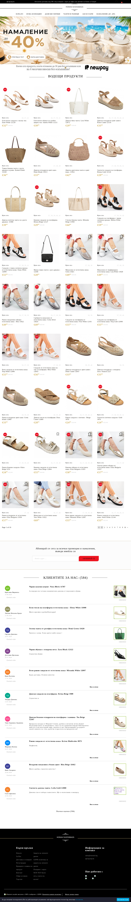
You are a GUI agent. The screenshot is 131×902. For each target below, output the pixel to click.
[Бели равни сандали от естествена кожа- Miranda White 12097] (79, 496)
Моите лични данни (72, 894)
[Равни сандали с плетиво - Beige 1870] (79, 398)
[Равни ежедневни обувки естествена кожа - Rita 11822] (15, 299)
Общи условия (21, 876)
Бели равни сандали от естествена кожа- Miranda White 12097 (79, 516)
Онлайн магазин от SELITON (110, 894)
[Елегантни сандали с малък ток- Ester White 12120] (15, 101)
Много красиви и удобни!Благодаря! (42, 612)
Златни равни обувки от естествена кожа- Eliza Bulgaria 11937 (109, 467)
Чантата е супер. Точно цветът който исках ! (45, 633)
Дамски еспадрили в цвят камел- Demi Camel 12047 (78, 370)
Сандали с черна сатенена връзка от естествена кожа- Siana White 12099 (14, 270)
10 (125, 527)
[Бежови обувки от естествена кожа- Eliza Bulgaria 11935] (79, 446)
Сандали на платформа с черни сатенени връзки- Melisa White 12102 (109, 220)
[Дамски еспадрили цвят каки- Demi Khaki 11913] (47, 149)
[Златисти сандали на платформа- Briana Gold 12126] (110, 149)
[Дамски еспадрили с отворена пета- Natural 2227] (110, 348)
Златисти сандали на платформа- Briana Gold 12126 (109, 171)
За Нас (18, 856)
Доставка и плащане (24, 860)
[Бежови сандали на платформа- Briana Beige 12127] (47, 199)
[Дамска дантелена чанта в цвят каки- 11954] (79, 149)
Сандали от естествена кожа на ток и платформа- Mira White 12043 (46, 369)
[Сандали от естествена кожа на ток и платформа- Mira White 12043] (47, 348)
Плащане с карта (39, 869)
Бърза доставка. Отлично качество (42, 675)
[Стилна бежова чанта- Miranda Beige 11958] (79, 199)
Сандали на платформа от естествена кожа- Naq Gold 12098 (110, 320)
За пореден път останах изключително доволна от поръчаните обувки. (55, 591)
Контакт (19, 873)
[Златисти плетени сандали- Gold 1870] (110, 398)
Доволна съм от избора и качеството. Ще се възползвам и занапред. (54, 792)
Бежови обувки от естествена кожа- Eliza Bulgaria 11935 (77, 468)
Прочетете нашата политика (51, 894)
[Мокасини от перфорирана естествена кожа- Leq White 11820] (110, 249)
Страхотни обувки (35, 654)
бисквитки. (79, 899)
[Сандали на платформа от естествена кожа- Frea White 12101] (79, 299)
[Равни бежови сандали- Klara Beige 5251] (15, 446)
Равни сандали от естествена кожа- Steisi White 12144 (108, 516)
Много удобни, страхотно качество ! (42, 769)
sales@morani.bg (91, 855)
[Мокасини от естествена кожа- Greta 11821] (79, 249)
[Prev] (3, 40)
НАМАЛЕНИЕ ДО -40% (106, 14)
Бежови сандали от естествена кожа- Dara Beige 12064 (45, 468)
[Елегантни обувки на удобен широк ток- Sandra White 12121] (47, 101)
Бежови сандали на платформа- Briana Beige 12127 (46, 221)
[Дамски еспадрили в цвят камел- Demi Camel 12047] (79, 348)
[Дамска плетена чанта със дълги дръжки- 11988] (15, 199)
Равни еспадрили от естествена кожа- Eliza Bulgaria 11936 (14, 516)
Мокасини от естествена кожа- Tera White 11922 (45, 516)
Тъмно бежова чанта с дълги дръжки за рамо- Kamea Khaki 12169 (13, 170)
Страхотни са (34, 698)
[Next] (127, 40)
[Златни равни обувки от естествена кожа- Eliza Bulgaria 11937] (110, 446)
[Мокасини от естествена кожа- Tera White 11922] (47, 496)
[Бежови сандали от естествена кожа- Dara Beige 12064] (47, 446)
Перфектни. (33, 745)
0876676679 (10, 2)
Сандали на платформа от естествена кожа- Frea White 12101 (79, 320)
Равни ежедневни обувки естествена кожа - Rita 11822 (13, 320)
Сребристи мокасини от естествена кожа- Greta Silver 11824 (45, 319)
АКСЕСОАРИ (87, 14)
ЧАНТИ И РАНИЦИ (71, 14)
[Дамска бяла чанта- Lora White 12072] (79, 101)
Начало (19, 853)
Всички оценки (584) (65, 811)
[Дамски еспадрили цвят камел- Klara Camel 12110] (110, 101)
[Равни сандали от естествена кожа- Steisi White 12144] (110, 496)
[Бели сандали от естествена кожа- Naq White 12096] (15, 348)
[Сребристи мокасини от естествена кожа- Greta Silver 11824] (47, 299)
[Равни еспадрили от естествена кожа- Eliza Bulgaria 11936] (15, 496)
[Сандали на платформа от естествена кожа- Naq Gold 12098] (110, 299)
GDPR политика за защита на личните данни (40, 863)
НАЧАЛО (19, 14)
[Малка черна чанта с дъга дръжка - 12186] (47, 249)
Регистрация (21, 863)
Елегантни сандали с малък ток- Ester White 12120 (14, 121)
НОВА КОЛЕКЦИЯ (34, 14)
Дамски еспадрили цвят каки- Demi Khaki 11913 (45, 171)
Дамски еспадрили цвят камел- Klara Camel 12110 (109, 121)
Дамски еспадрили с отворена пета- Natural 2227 (108, 370)
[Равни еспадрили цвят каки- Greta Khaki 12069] (15, 398)
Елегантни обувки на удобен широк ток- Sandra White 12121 (46, 121)
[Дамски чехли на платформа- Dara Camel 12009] (47, 398)
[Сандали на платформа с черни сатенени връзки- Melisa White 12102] (110, 199)
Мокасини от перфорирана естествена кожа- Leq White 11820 (110, 271)
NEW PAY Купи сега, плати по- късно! (39, 876)
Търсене (19, 879)
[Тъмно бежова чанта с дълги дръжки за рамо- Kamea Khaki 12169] (15, 149)
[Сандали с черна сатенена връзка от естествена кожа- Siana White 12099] (15, 249)
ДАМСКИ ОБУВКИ (52, 14)
